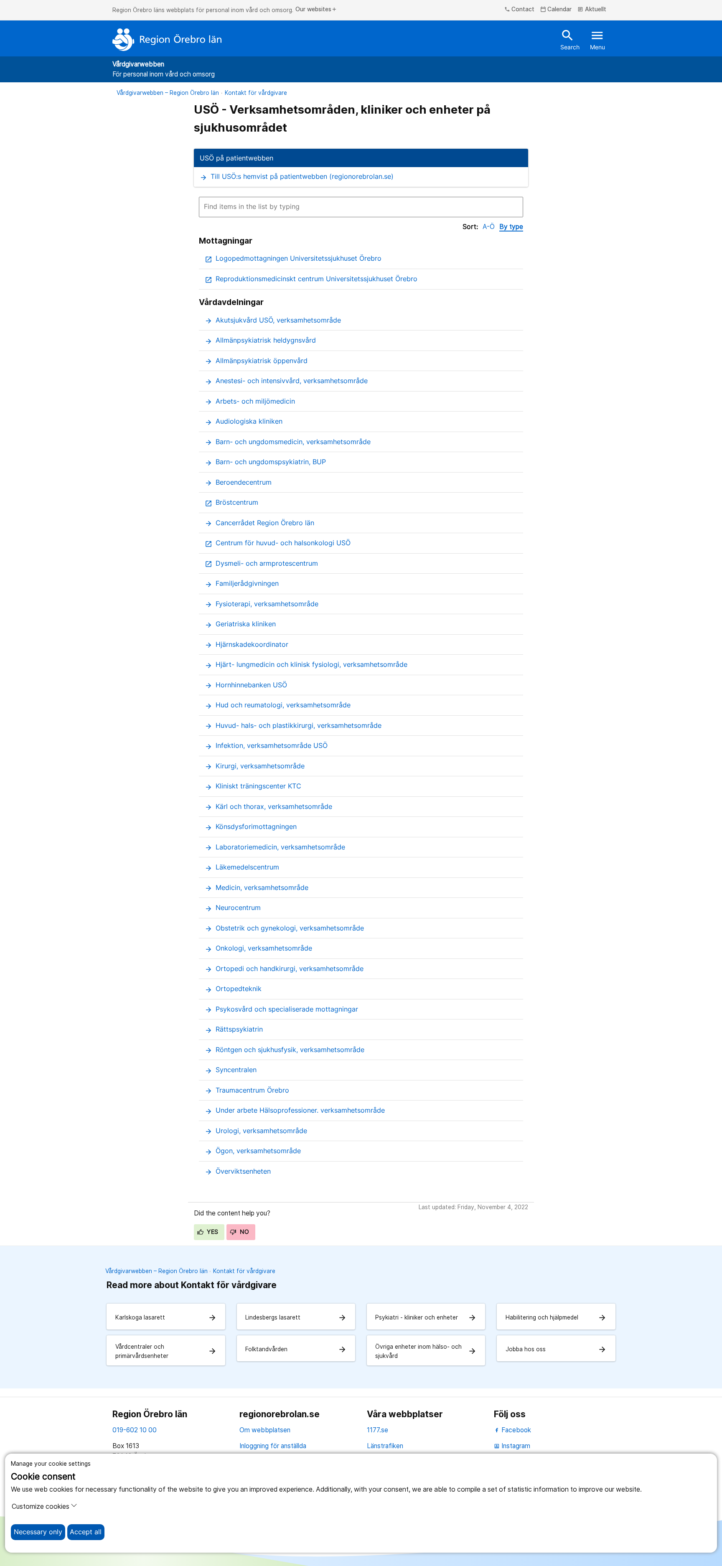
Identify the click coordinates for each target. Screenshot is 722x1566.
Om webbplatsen (264, 1430)
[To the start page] (167, 39)
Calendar (556, 10)
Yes (212, 1231)
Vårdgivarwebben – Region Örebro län (168, 92)
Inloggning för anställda (272, 1446)
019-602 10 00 (134, 1430)
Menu (597, 39)
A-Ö (489, 227)
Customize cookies (40, 1506)
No (243, 1231)
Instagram (512, 1446)
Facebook (515, 1430)
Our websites (316, 10)
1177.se (377, 1430)
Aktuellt (591, 10)
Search (570, 39)
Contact (519, 10)
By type (511, 227)
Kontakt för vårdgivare (256, 92)
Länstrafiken (385, 1446)
